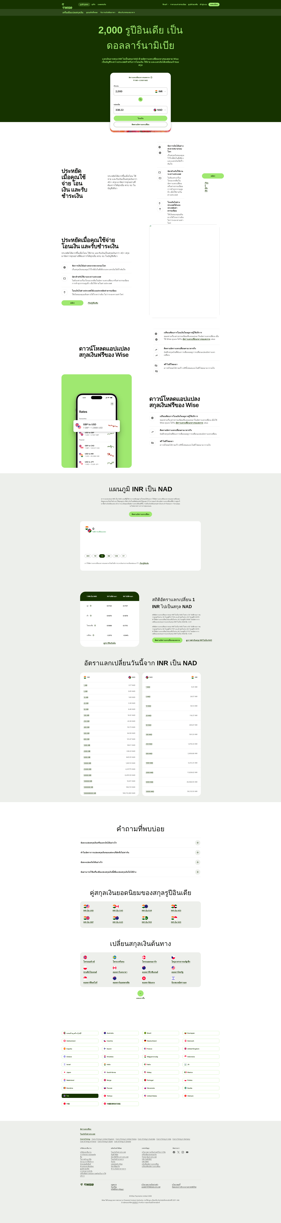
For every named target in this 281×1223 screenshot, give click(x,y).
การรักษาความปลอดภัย (88, 1154)
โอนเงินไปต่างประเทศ (118, 1152)
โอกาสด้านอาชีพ (85, 1159)
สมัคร (213, 176)
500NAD (149, 753)
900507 (135, 1202)
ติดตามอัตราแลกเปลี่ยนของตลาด (167, 640)
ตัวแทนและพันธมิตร (87, 1166)
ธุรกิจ (93, 4)
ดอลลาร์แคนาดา (120, 972)
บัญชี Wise (114, 1154)
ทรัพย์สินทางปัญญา (117, 1189)
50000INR (87, 775)
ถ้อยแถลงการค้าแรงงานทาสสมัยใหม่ (184, 1187)
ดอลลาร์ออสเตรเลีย (121, 982)
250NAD (149, 744)
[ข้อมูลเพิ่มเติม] (90, 605)
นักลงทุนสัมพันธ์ (85, 1164)
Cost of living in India (163, 1139)
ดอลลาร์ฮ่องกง (148, 982)
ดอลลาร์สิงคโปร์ (90, 982)
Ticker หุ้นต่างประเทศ (149, 1157)
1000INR (87, 745)
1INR (85, 685)
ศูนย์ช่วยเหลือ (84, 1169)
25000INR (87, 769)
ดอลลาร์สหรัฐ (177, 972)
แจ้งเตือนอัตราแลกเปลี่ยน (150, 1164)
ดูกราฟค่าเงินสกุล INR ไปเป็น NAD (199, 640)
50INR (86, 709)
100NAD (149, 734)
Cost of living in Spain (105, 1141)
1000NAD (149, 763)
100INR (86, 715)
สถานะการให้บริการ (87, 1162)
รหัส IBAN (145, 1162)
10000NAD (150, 791)
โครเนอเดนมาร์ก (149, 961)
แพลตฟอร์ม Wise (116, 1164)
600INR (86, 739)
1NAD (148, 687)
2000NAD (149, 772)
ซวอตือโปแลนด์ (90, 972)
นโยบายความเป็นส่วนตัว (149, 1184)
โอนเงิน (140, 118)
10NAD (148, 706)
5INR (85, 691)
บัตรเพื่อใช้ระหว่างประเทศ (119, 1157)
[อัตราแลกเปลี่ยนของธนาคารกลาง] (151, 77)
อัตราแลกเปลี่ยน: (85, 1129)
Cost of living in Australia (146, 1139)
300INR (86, 727)
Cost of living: (85, 1139)
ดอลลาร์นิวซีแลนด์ (150, 972)
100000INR (88, 781)
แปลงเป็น (117, 104)
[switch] (140, 99)
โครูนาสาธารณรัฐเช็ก (181, 961)
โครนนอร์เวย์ (89, 961)
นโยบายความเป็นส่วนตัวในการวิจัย (154, 1152)
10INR (86, 697)
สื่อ (81, 1157)
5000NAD (149, 782)
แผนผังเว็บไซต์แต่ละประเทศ (150, 1187)
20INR (86, 703)
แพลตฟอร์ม (102, 4)
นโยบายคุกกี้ (176, 1184)
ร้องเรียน (114, 1187)
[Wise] (68, 4)
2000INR (87, 751)
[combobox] (160, 91)
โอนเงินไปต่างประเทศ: (87, 1134)
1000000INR (88, 787)
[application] (101, 543)
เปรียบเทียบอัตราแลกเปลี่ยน (151, 1166)
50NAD (148, 725)
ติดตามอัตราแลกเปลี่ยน (140, 124)
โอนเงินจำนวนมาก (117, 1159)
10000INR (87, 763)
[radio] (88, 556)
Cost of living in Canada (122, 1141)
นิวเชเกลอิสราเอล (179, 982)
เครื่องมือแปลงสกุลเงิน (149, 1154)
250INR (86, 721)
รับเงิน (113, 1162)
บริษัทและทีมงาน (85, 1152)
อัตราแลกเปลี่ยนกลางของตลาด (196, 339)
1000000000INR (90, 793)
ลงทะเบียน (214, 4)
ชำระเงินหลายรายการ (118, 1169)
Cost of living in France (88, 1141)
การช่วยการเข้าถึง (86, 1171)
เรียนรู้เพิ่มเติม (206, 187)
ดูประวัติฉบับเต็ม (110, 643)
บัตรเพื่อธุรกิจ (115, 1166)
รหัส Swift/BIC (147, 1159)
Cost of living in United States (126, 1139)
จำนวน (116, 86)
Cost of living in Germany (181, 1139)
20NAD (148, 715)
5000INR (87, 757)
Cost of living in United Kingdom (103, 1139)
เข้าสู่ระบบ (203, 4)
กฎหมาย (114, 1184)
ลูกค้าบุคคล (84, 4)
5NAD (148, 696)
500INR (86, 733)
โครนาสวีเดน (118, 961)
